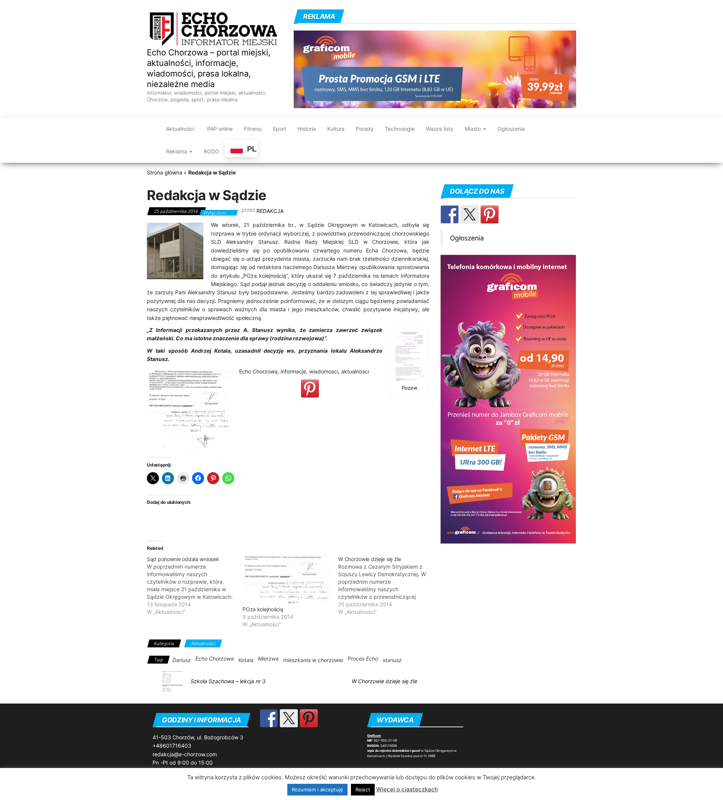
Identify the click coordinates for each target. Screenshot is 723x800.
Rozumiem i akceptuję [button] (317, 789)
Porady (365, 128)
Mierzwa (268, 658)
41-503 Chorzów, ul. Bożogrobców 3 (198, 737)
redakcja (270, 211)
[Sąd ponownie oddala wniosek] (195, 585)
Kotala (245, 660)
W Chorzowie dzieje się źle (384, 681)
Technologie (400, 128)
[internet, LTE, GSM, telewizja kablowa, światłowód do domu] (435, 68)
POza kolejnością (263, 609)
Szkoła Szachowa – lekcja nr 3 (228, 681)
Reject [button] (362, 789)
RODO (211, 151)
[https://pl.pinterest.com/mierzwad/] (489, 214)
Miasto (473, 128)
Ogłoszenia (511, 128)
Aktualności (180, 128)
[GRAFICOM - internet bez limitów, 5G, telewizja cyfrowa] (508, 398)
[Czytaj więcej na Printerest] (310, 388)
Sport (279, 128)
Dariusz (181, 660)
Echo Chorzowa (214, 658)
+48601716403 (172, 745)
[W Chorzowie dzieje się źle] (386, 585)
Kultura (336, 128)
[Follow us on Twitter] (470, 214)
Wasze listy (439, 128)
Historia (306, 128)
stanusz (392, 660)
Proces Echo (363, 658)
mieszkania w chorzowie (313, 660)
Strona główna (164, 172)
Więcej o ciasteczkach (407, 789)
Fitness (252, 128)
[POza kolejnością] (287, 580)
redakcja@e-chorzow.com (185, 754)
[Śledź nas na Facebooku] (450, 214)
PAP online (219, 128)
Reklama (177, 151)
